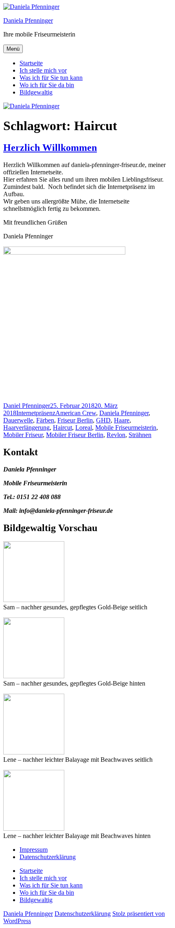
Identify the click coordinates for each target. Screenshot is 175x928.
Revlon (116, 434)
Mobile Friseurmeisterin (125, 427)
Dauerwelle (18, 420)
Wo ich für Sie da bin (47, 84)
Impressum (34, 849)
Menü (13, 49)
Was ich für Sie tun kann (51, 77)
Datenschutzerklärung (48, 856)
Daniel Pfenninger (26, 405)
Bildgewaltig (36, 92)
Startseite (31, 63)
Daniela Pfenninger (28, 20)
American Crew (75, 412)
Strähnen (140, 434)
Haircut (62, 427)
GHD (103, 420)
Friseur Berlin (75, 420)
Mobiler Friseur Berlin (74, 434)
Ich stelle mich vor (43, 70)
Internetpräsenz (35, 412)
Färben (45, 420)
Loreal (83, 427)
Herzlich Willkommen (50, 147)
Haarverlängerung (26, 427)
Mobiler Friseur (23, 434)
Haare (121, 420)
